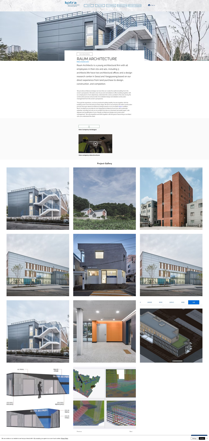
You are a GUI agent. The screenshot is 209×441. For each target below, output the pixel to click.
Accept (202, 438)
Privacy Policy (64, 438)
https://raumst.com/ (83, 61)
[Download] (89, 126)
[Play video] (95, 144)
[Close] (207, 438)
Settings (194, 438)
